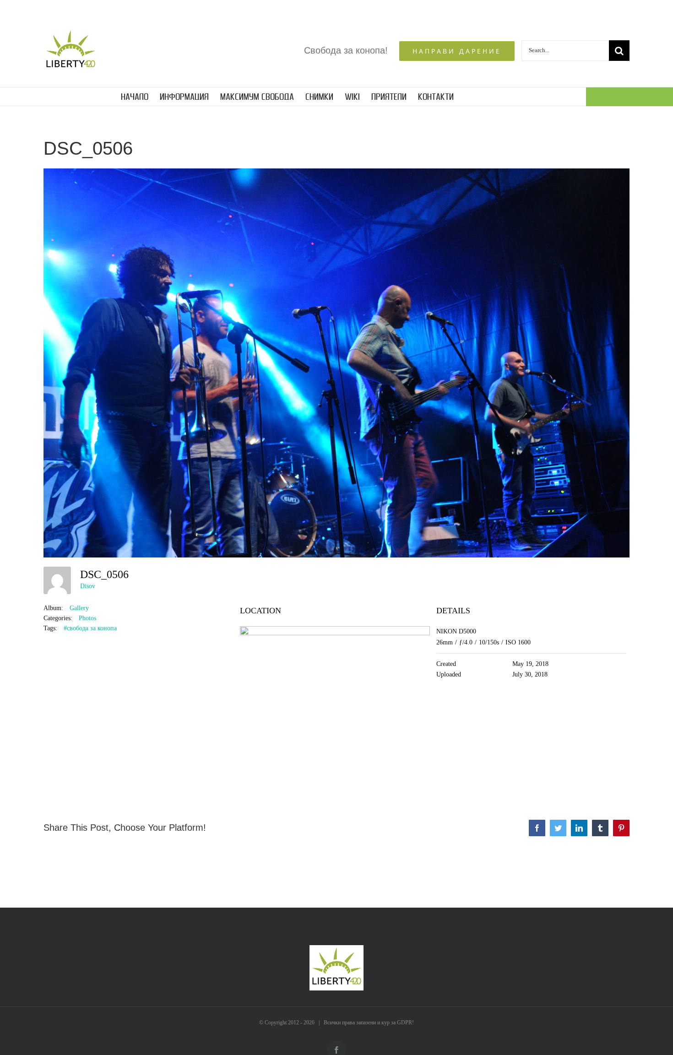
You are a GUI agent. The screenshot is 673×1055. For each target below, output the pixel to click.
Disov (87, 586)
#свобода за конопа (90, 628)
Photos (87, 618)
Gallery (79, 608)
